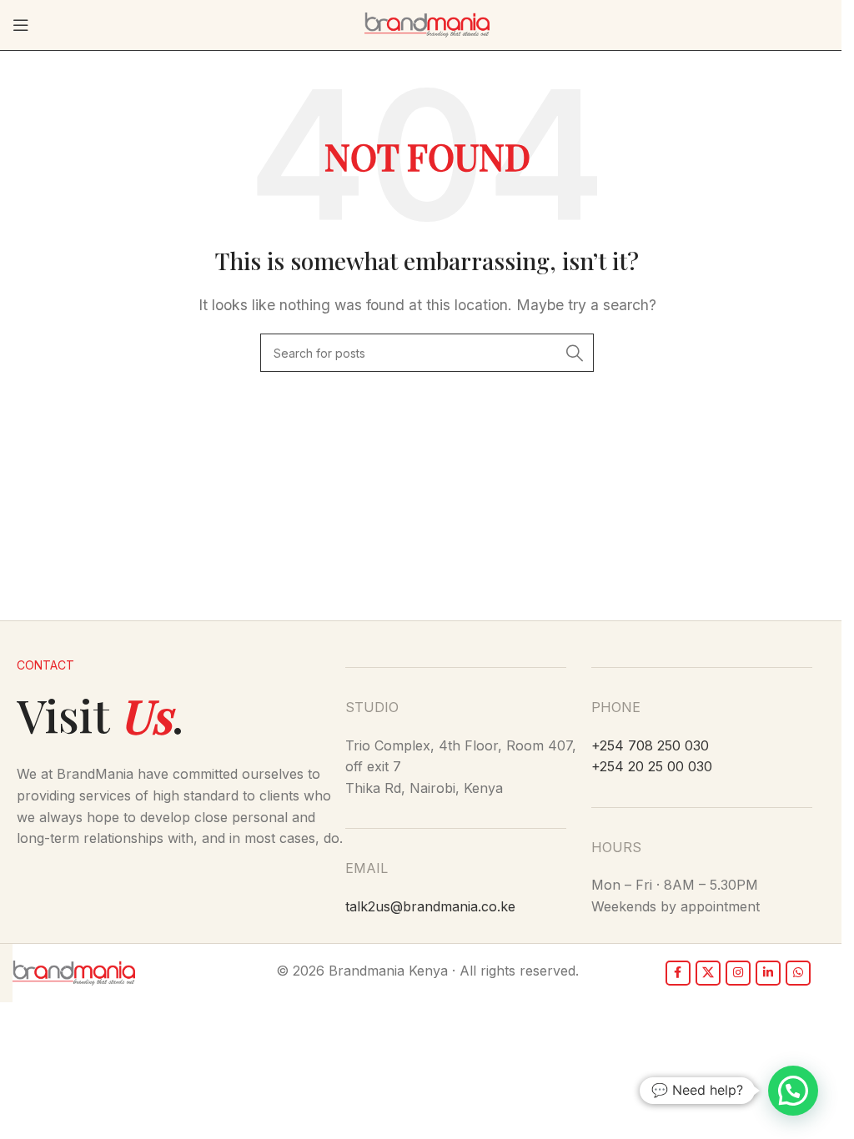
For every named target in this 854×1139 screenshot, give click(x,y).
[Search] (574, 353)
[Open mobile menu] (21, 25)
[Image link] (74, 971)
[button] (793, 1091)
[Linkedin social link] (768, 973)
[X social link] (708, 973)
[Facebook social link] (678, 973)
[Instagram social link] (738, 973)
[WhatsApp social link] (798, 973)
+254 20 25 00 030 (651, 766)
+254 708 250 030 (650, 745)
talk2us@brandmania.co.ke (430, 906)
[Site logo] (427, 23)
